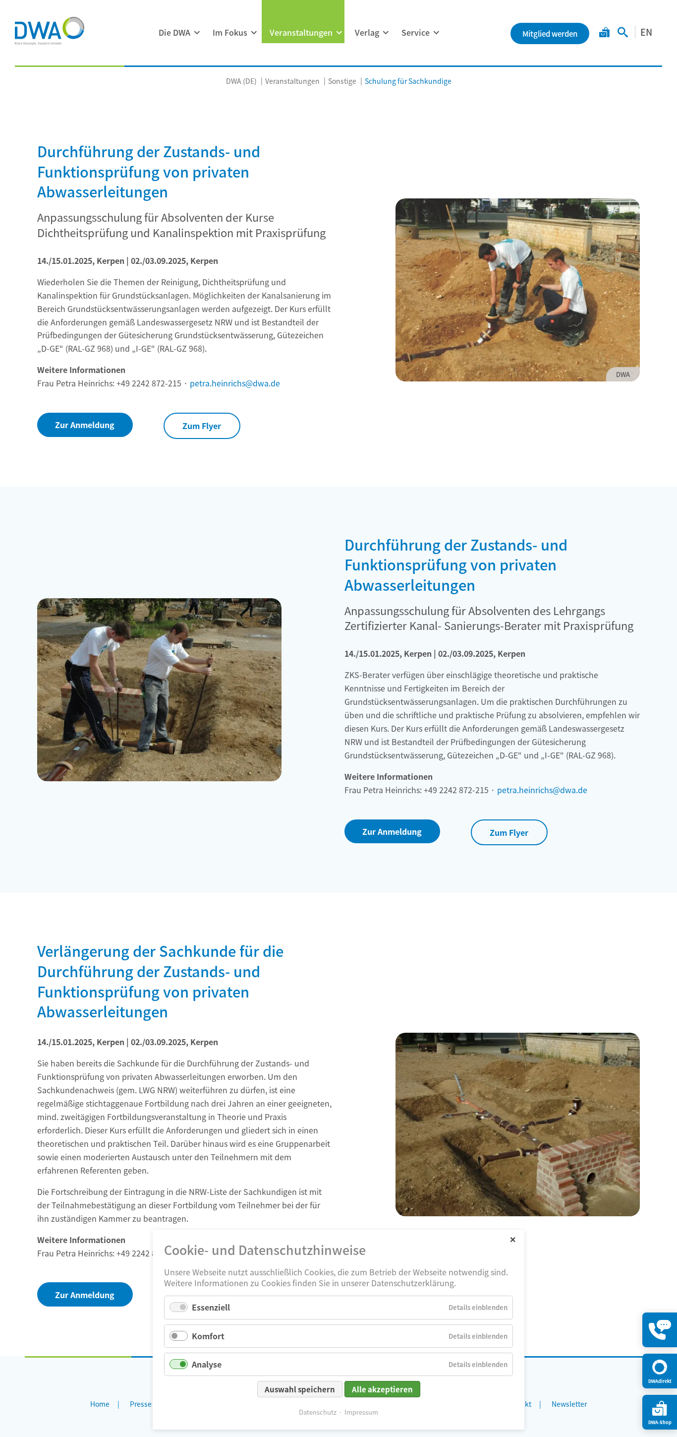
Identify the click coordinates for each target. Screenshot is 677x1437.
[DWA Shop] (604, 33)
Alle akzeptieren (382, 1389)
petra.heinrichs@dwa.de (235, 383)
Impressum (361, 1412)
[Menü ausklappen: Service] (436, 33)
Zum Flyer (201, 426)
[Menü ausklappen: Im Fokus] (254, 33)
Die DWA (174, 32)
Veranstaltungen (301, 32)
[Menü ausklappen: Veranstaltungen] (339, 33)
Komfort (208, 1336)
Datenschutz (318, 1412)
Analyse (207, 1364)
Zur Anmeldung (84, 425)
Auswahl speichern (300, 1389)
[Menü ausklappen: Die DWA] (197, 33)
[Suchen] (623, 33)
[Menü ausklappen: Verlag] (386, 33)
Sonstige (342, 81)
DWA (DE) (241, 81)
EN (646, 31)
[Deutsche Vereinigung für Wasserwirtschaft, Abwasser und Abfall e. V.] (49, 31)
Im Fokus (230, 32)
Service (415, 32)
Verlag (367, 32)
